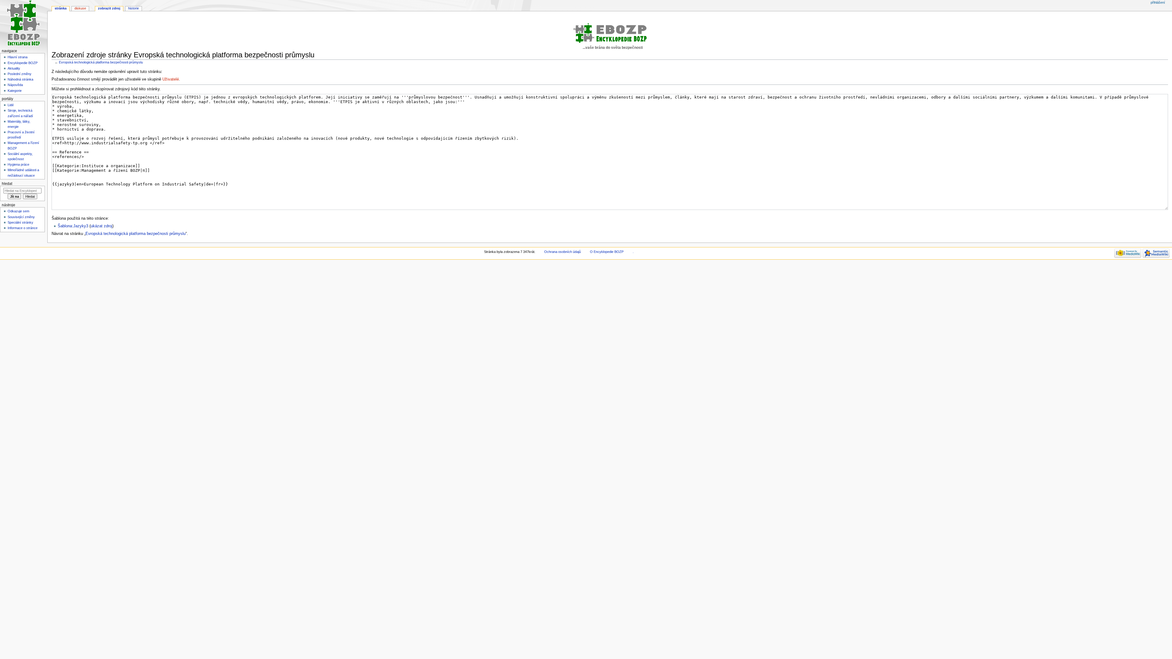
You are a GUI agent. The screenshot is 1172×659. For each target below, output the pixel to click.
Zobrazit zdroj (109, 8)
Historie (133, 8)
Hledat (7, 183)
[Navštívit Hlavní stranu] (23, 23)
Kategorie (15, 90)
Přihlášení (1158, 2)
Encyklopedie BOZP (23, 63)
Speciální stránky (20, 222)
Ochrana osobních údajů (562, 252)
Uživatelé (170, 79)
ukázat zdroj (101, 226)
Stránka (61, 8)
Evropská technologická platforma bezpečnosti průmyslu (101, 62)
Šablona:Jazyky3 (73, 226)
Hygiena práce (18, 164)
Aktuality (14, 68)
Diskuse (80, 8)
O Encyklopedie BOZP (607, 252)
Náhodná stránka (20, 79)
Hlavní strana (17, 57)
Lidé (11, 105)
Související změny (21, 217)
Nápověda (15, 85)
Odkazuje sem (18, 211)
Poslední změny (19, 74)
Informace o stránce (23, 228)
